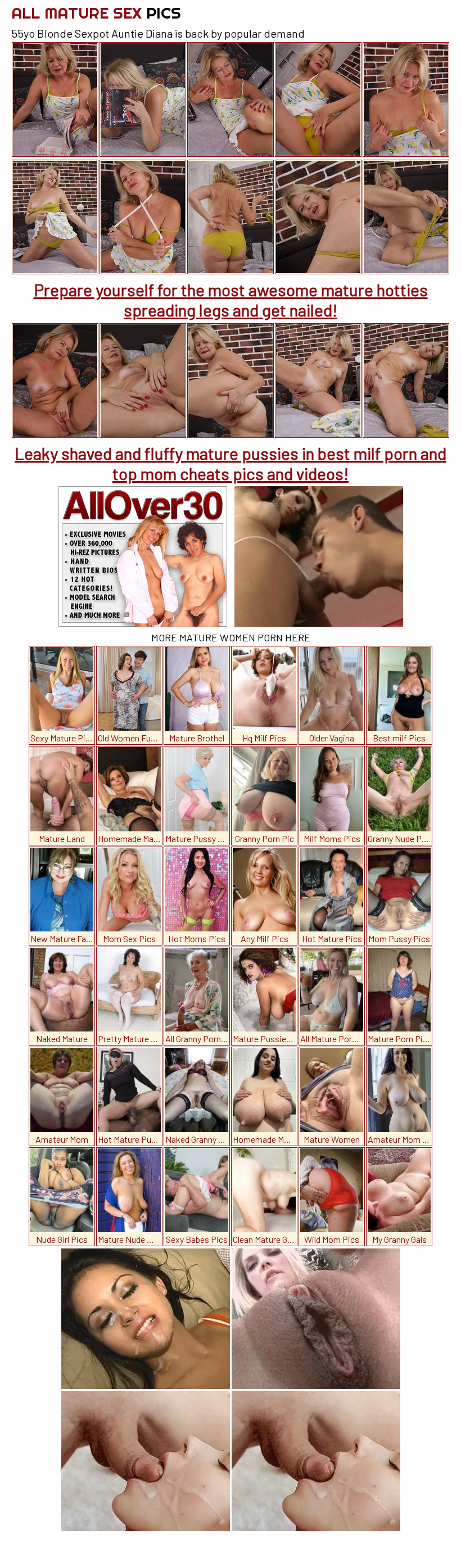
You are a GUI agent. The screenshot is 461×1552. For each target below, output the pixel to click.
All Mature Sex (96, 12)
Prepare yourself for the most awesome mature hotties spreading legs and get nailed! (231, 299)
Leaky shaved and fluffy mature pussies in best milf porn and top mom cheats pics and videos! (230, 463)
